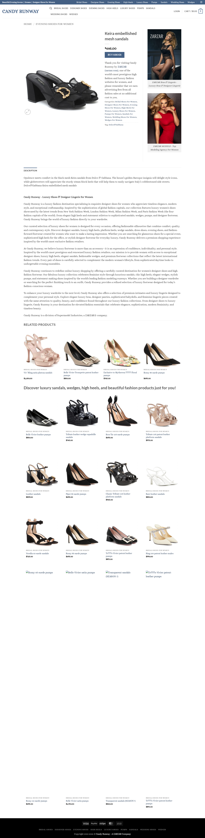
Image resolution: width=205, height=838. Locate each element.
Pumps (154, 2)
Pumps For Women (113, 114)
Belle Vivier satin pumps (77, 801)
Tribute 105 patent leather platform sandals (158, 435)
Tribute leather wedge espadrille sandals (81, 435)
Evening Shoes (114, 2)
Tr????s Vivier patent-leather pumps (159, 802)
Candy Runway (20, 11)
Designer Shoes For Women (117, 105)
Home (28, 23)
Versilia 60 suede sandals (37, 553)
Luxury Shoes (142, 2)
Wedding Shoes (177, 2)
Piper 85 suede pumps (76, 494)
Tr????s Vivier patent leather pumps (119, 554)
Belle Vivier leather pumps (38, 434)
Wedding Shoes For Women (124, 117)
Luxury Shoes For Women (123, 111)
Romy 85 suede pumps (154, 372)
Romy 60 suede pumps (36, 801)
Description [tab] (30, 170)
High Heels (128, 2)
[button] (51, 8)
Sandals (164, 2)
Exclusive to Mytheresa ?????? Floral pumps (120, 374)
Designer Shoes (97, 2)
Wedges (191, 2)
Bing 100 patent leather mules (159, 553)
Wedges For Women (113, 120)
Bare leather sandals (155, 494)
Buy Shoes (115, 54)
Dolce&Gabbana (116, 125)
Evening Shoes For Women (55, 23)
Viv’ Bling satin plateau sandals (38, 372)
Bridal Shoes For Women (126, 102)
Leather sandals (33, 494)
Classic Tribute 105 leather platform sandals (118, 495)
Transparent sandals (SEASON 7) (121, 801)
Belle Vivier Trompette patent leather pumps (81, 374)
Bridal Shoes (82, 2)
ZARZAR (117, 834)
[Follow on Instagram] (201, 2)
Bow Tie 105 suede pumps (118, 434)
